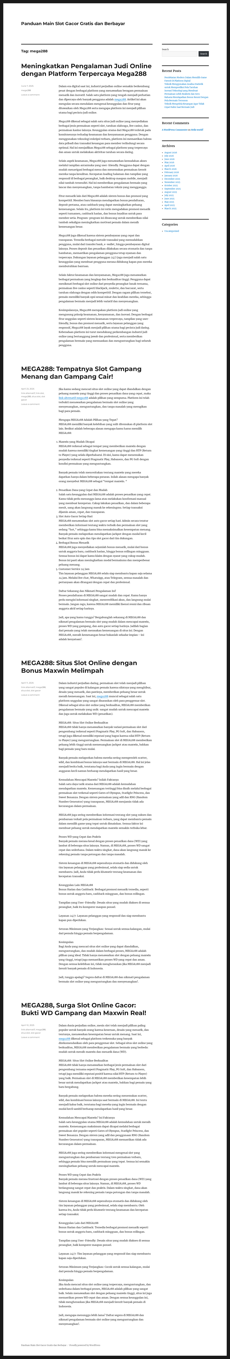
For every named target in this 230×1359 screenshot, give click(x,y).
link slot (40, 393)
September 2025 (172, 188)
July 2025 (169, 195)
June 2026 (169, 159)
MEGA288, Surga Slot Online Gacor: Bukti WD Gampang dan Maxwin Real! (83, 1009)
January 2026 (171, 175)
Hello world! (197, 130)
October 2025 (171, 185)
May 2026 (169, 162)
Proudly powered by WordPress (84, 1345)
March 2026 (170, 169)
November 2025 (172, 182)
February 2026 (171, 172)
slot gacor (36, 690)
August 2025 (170, 192)
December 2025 (172, 179)
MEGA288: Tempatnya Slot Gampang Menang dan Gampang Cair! (81, 372)
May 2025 (169, 202)
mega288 (120, 99)
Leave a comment (30, 94)
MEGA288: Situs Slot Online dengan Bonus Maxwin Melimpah (79, 666)
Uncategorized (171, 231)
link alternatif (28, 393)
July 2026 (169, 156)
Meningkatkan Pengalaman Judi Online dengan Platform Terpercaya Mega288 (86, 69)
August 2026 (170, 152)
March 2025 (170, 208)
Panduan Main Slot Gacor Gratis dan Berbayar (73, 23)
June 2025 (169, 198)
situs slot (36, 396)
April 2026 (169, 165)
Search (165, 49)
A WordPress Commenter (174, 130)
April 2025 (169, 205)
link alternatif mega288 (73, 397)
